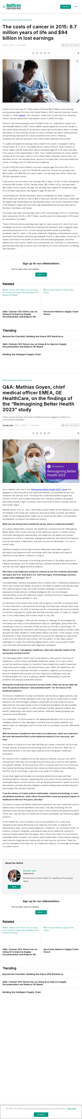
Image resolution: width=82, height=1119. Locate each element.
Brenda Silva (8, 425)
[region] (41, 1112)
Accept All (41, 1114)
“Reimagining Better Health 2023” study (48, 489)
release (22, 115)
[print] (78, 53)
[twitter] (41, 53)
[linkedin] (37, 53)
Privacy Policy (71, 1108)
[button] (4, 6)
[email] (49, 53)
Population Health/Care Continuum (17, 20)
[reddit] (45, 53)
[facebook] (33, 53)
